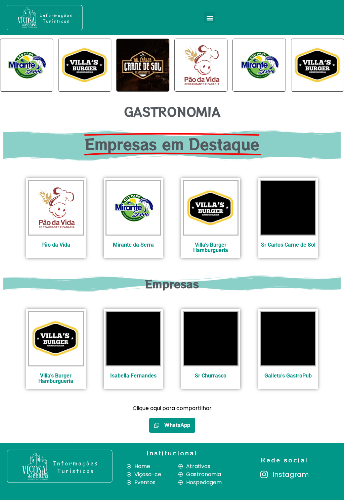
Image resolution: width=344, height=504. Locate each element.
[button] (209, 17)
